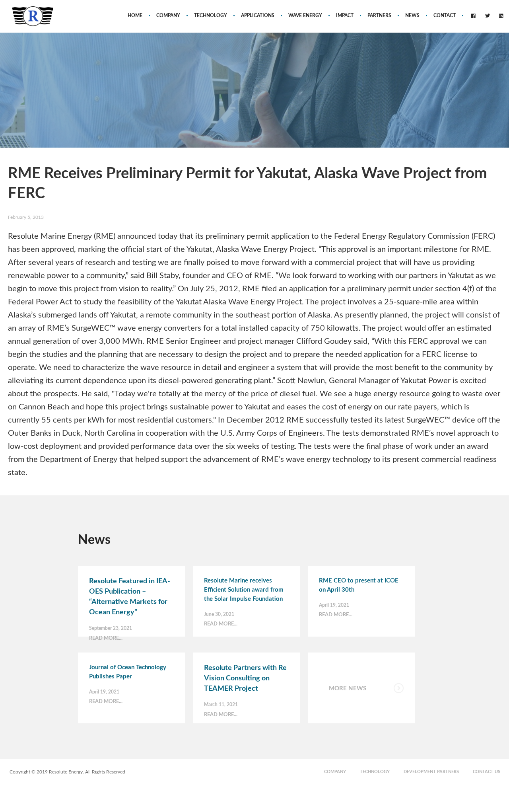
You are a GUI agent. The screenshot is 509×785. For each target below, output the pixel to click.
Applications (257, 15)
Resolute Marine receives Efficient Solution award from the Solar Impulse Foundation (244, 590)
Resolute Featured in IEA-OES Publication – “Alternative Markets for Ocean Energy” (129, 597)
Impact (345, 15)
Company (168, 15)
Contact (444, 15)
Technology (210, 15)
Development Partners (431, 771)
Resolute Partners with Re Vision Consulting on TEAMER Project (245, 678)
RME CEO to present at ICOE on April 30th (358, 585)
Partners (379, 15)
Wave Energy (305, 15)
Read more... (105, 638)
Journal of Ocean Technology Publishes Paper (127, 672)
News (412, 15)
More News (347, 689)
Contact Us (486, 771)
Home (135, 15)
